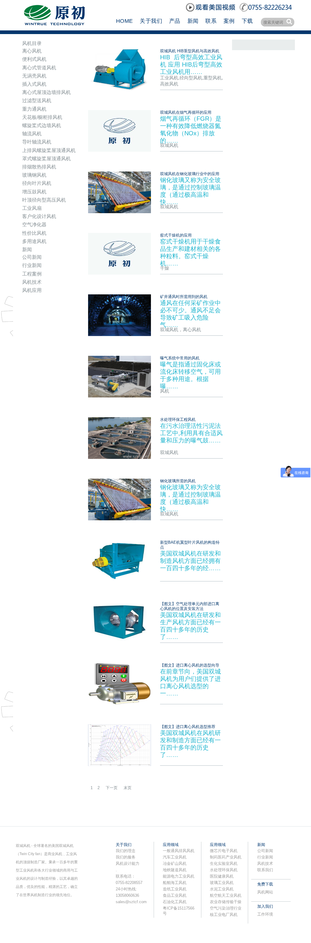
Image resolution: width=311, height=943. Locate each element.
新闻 (193, 21)
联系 (211, 21)
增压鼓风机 (34, 191)
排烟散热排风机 (39, 166)
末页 (128, 787)
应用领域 (171, 844)
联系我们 (265, 870)
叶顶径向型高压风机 (44, 200)
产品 (174, 21)
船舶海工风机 (174, 882)
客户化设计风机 (39, 216)
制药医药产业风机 (225, 857)
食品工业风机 (174, 895)
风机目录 (32, 43)
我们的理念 (125, 850)
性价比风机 (34, 233)
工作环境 (265, 914)
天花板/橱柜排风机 (42, 117)
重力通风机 (34, 109)
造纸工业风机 (174, 889)
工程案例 (32, 273)
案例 (229, 21)
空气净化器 (34, 224)
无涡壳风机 (34, 75)
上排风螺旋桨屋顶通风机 (49, 150)
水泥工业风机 (222, 889)
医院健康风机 (222, 876)
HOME (124, 21)
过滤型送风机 (36, 100)
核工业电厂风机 (224, 914)
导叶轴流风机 (36, 141)
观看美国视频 (211, 7)
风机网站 (265, 892)
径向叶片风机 (36, 183)
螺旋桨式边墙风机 (41, 125)
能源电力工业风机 (178, 876)
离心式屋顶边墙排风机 (46, 92)
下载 (247, 21)
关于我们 (151, 21)
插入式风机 (34, 84)
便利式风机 (34, 59)
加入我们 (265, 906)
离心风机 (32, 51)
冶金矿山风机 (174, 863)
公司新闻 (32, 257)
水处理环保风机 (224, 870)
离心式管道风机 (39, 67)
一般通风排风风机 (178, 850)
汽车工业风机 (174, 857)
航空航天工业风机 (225, 895)
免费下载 (265, 884)
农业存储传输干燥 (225, 902)
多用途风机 (34, 241)
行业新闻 (32, 265)
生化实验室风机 (224, 863)
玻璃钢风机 (34, 175)
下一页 (111, 787)
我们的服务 (125, 857)
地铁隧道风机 (174, 870)
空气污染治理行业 (225, 908)
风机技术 (32, 282)
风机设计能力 (127, 863)
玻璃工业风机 (222, 882)
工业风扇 (32, 208)
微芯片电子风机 (224, 850)
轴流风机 (32, 133)
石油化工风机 (174, 902)
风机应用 (32, 290)
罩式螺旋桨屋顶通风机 (46, 158)
